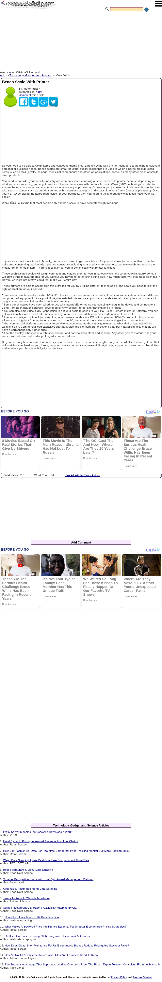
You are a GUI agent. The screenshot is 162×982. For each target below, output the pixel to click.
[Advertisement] (81, 42)
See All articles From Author (82, 475)
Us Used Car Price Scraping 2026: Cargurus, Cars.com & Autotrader (47, 936)
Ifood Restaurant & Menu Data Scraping (28, 869)
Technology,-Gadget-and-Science (30, 75)
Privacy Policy (119, 977)
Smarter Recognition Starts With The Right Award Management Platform (48, 879)
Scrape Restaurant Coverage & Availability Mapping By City (40, 907)
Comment (25, 95)
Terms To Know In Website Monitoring (26, 898)
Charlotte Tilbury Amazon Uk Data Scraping (32, 917)
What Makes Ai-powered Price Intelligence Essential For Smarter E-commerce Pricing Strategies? (65, 926)
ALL (2, 75)
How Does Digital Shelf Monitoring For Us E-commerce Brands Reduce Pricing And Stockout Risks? (67, 945)
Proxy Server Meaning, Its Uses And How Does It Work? (38, 831)
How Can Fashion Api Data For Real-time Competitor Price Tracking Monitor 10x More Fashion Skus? (66, 850)
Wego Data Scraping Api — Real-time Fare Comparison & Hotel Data (46, 860)
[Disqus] (81, 662)
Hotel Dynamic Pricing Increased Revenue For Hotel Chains (40, 841)
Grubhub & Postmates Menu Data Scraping (30, 888)
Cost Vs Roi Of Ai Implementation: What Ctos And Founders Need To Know (51, 955)
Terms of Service (142, 977)
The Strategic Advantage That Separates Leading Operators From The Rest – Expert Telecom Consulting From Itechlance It (82, 964)
